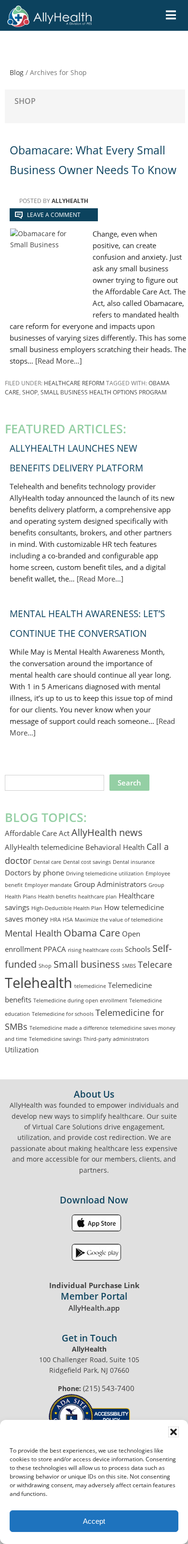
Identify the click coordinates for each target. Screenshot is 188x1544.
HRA (55, 919)
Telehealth (38, 982)
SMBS (129, 965)
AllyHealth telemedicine (44, 847)
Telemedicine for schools (63, 1014)
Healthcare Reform (74, 383)
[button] (173, 1432)
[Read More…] (58, 361)
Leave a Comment (54, 215)
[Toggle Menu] (171, 15)
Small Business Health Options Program (103, 392)
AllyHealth (67, 21)
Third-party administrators (116, 1039)
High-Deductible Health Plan (66, 908)
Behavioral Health (115, 847)
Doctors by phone (34, 872)
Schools (137, 949)
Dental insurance (134, 862)
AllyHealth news (107, 832)
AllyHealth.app (94, 1308)
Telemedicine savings (55, 1039)
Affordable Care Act (37, 833)
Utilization (22, 1049)
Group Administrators (110, 884)
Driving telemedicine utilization (105, 873)
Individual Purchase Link (94, 1285)
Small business (87, 964)
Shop (30, 392)
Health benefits (57, 896)
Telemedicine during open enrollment (80, 1000)
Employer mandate (48, 885)
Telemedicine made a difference (68, 1028)
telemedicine (90, 986)
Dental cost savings (87, 862)
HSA (68, 919)
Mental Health (33, 933)
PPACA (54, 949)
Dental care (47, 862)
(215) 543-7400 (108, 1388)
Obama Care (92, 932)
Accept (94, 1521)
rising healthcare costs (95, 950)
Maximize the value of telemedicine (119, 919)
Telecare (155, 964)
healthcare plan (97, 896)
